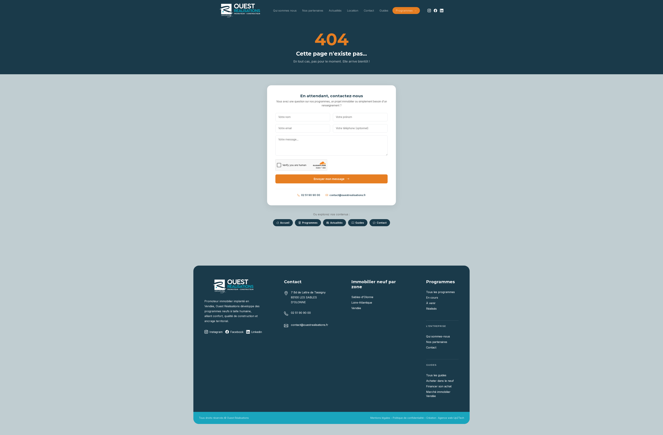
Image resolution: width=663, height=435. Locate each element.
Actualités (335, 10)
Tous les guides (436, 375)
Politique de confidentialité (408, 417)
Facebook (236, 332)
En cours (432, 297)
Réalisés (431, 308)
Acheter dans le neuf (440, 381)
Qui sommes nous (285, 10)
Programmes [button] (405, 10)
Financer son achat (438, 386)
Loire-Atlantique (361, 302)
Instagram (216, 332)
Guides (383, 10)
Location (352, 10)
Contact (369, 10)
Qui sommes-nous (438, 336)
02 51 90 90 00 (310, 195)
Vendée (356, 308)
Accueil (284, 222)
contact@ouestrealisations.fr (347, 195)
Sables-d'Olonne (362, 297)
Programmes (309, 222)
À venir (431, 303)
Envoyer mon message (329, 179)
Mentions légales (380, 417)
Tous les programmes (440, 292)
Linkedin (256, 332)
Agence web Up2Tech (451, 417)
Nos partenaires (312, 10)
